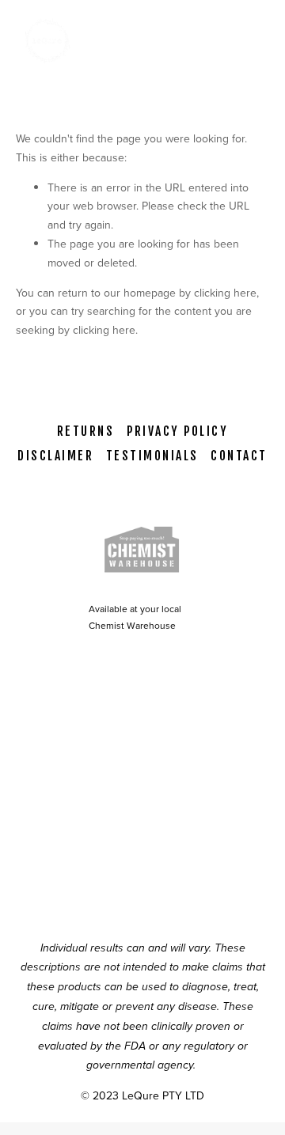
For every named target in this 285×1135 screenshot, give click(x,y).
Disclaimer (55, 455)
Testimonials (152, 455)
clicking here (225, 293)
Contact (239, 455)
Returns (85, 431)
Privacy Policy (177, 431)
